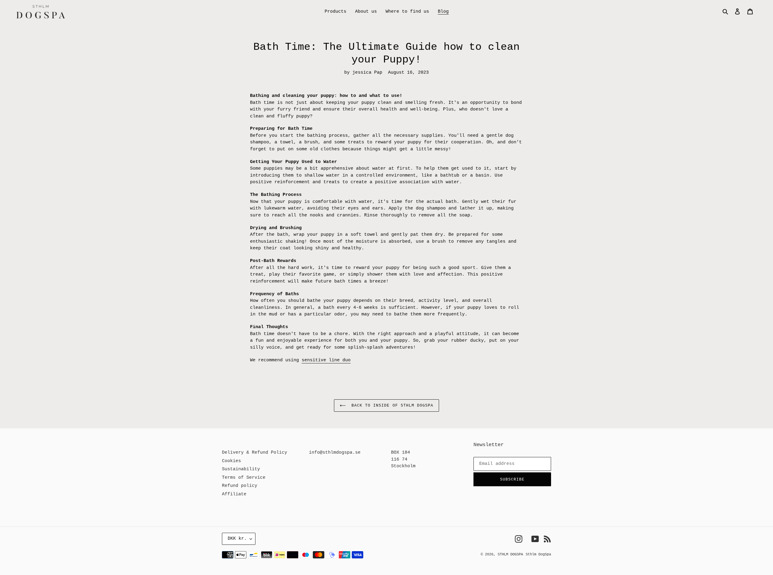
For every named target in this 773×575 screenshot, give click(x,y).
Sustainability (241, 469)
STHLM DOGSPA (510, 554)
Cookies (231, 461)
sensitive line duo (326, 360)
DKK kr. (237, 538)
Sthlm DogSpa (538, 554)
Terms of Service (243, 477)
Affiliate (234, 494)
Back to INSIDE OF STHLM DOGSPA (391, 405)
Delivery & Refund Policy (254, 452)
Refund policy (239, 485)
